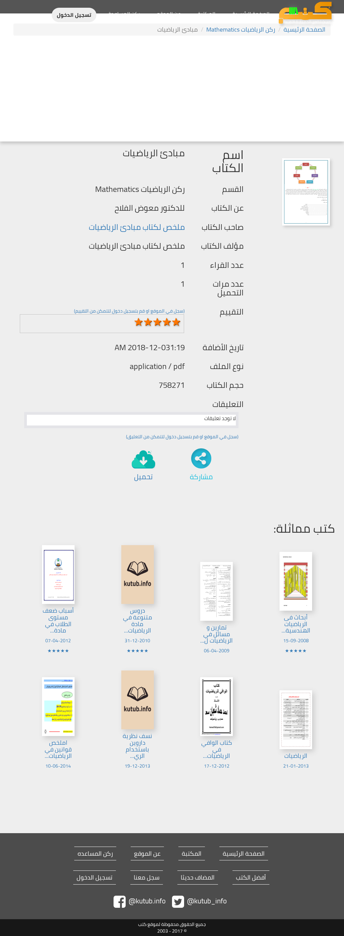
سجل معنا (147, 877)
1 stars (138, 322)
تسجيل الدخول (74, 15)
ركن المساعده (95, 853)
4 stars (166, 322)
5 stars (176, 322)
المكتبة (206, 14)
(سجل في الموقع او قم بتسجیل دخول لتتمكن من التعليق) (182, 436)
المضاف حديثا (198, 877)
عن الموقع (169, 14)
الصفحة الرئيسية (250, 14)
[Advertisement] (172, 89)
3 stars (157, 322)
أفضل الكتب (251, 877)
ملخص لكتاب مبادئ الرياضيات (137, 227)
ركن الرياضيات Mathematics (240, 29)
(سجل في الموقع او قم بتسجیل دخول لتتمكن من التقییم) (129, 311)
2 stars (148, 322)
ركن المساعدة (124, 14)
